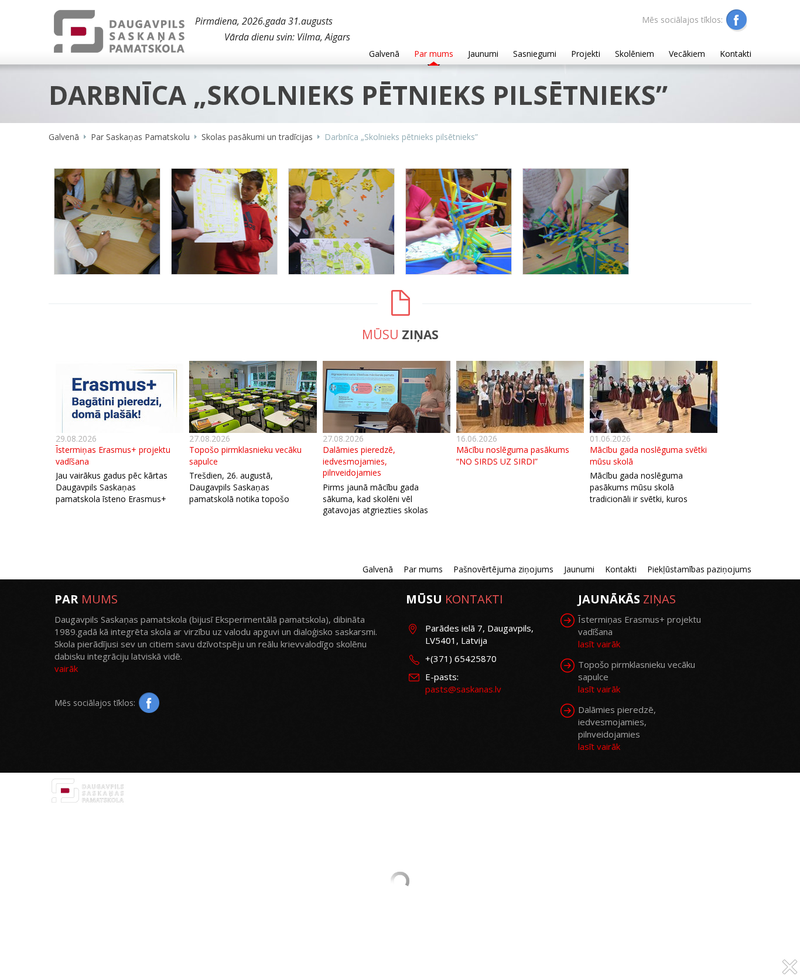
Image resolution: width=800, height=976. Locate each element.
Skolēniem (634, 53)
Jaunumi (483, 53)
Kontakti (735, 53)
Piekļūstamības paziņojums (699, 569)
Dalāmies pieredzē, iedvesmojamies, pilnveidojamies (359, 461)
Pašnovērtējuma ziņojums (503, 569)
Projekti (585, 53)
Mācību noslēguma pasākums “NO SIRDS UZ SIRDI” (512, 455)
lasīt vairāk (599, 644)
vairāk (66, 668)
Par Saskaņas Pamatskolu (140, 136)
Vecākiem (687, 53)
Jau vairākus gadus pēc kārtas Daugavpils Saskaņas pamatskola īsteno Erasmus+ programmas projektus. (111, 493)
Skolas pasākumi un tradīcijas (257, 136)
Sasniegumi (534, 53)
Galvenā (384, 53)
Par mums (433, 53)
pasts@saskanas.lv (463, 689)
